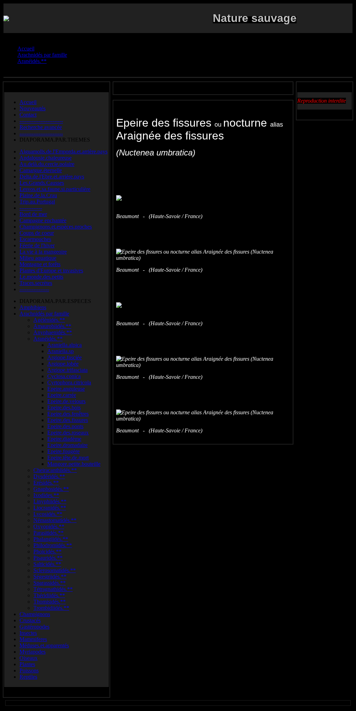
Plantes (27, 664)
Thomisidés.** (49, 602)
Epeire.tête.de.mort (68, 458)
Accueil (28, 102)
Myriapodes (32, 652)
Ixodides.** (46, 495)
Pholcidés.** (47, 551)
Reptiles (28, 677)
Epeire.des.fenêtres (68, 414)
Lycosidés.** (47, 514)
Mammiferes (33, 639)
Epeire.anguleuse (66, 389)
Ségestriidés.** (49, 577)
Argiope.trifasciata (67, 370)
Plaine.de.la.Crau (38, 195)
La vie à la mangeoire (43, 252)
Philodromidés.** (52, 545)
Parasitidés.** (48, 533)
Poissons (29, 670)
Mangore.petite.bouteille (73, 464)
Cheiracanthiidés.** (55, 470)
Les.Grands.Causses (41, 183)
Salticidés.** (47, 564)
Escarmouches (35, 239)
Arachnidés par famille (44, 314)
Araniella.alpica (64, 345)
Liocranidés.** (49, 508)
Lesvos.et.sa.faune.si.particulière (54, 189)
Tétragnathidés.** (53, 589)
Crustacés (30, 620)
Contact (28, 115)
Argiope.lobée (63, 364)
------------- (30, 208)
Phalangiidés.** (50, 539)
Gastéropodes (34, 627)
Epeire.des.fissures (67, 420)
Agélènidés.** (49, 320)
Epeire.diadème (64, 439)
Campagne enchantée (42, 220)
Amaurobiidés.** (52, 326)
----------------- (34, 289)
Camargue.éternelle (40, 170)
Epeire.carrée (61, 395)
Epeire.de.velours (66, 401)
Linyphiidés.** (49, 501)
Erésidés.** (46, 483)
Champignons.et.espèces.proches (55, 227)
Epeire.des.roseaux (68, 433)
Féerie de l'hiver (37, 245)
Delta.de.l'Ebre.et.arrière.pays (51, 176)
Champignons (34, 614)
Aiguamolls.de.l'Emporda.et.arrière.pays (63, 151)
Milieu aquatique (37, 258)
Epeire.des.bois (64, 407)
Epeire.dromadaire (67, 445)
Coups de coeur (36, 233)
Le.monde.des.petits (41, 277)
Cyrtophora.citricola (69, 382)
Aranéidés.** (48, 339)
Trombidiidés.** (51, 608)
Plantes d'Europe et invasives (51, 270)
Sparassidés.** (49, 583)
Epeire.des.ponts (65, 426)
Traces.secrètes (35, 283)
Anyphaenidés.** (52, 332)
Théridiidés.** (49, 595)
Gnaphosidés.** (51, 489)
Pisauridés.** (48, 558)
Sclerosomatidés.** (54, 570)
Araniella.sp (60, 351)
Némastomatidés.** (54, 520)
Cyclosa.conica (64, 376)
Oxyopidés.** (48, 526)
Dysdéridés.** (49, 476)
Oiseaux (28, 658)
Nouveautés (32, 108)
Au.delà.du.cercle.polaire (46, 164)
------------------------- (41, 121)
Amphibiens (32, 307)
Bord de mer (33, 214)
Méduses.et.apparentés (44, 645)
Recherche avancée (40, 127)
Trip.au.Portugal (37, 202)
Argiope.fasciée (64, 357)
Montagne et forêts (39, 264)
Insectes (28, 633)
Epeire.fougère (63, 451)
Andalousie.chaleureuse (45, 158)
